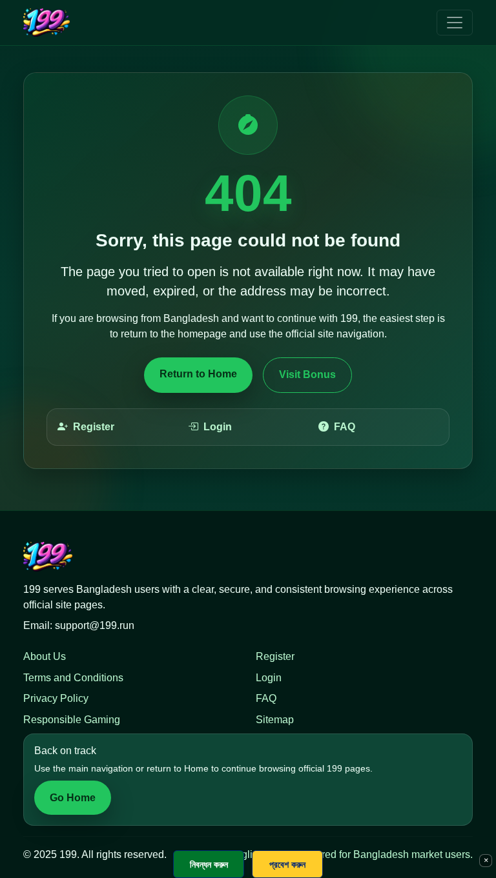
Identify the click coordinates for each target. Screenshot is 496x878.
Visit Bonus (307, 374)
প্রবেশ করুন (287, 864)
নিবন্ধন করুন (209, 864)
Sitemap (275, 719)
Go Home (73, 797)
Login (217, 426)
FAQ (344, 426)
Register (93, 426)
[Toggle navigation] (455, 22)
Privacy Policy (55, 698)
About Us (44, 656)
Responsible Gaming (71, 719)
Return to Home (198, 373)
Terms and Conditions (73, 677)
